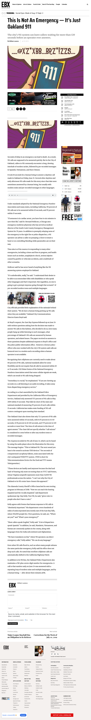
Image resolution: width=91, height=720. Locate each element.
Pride (37, 690)
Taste (37, 694)
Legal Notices (54, 700)
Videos (14, 707)
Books (14, 688)
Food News (26, 669)
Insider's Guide (39, 688)
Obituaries (4, 682)
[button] (87, 4)
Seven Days (15, 675)
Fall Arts (37, 683)
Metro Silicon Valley (55, 672)
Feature (14, 669)
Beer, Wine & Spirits (27, 666)
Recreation (26, 705)
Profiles (14, 677)
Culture (14, 690)
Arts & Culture (27, 683)
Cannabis (15, 667)
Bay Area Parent (54, 680)
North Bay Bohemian (55, 674)
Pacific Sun (53, 676)
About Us (4, 671)
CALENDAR (38, 662)
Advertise (4, 669)
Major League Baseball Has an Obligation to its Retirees (19, 636)
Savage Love (16, 698)
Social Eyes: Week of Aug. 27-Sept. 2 (29, 13)
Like (80, 185)
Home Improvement (27, 702)
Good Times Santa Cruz (56, 669)
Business (15, 664)
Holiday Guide (39, 686)
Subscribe (4, 667)
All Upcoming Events (39, 666)
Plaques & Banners (4, 691)
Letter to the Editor (4, 676)
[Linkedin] (24, 108)
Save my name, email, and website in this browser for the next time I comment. (31, 615)
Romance (26, 707)
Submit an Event (39, 671)
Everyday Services (28, 692)
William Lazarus (14, 41)
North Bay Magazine (55, 684)
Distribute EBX (5, 686)
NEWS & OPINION (17, 662)
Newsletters (4, 664)
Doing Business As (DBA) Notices (56, 706)
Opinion (14, 673)
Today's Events (39, 669)
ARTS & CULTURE (17, 681)
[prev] (2, 13)
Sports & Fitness (16, 701)
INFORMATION (5, 662)
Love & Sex (15, 692)
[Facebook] (17, 108)
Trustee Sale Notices (55, 708)
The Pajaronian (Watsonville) (69, 684)
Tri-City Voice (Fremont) (68, 687)
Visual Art (15, 709)
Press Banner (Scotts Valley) (69, 680)
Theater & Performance (16, 704)
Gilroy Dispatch (66, 667)
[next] (5, 13)
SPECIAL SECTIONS (38, 680)
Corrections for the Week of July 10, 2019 (45, 636)
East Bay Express (54, 667)
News (14, 671)
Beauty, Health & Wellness (28, 687)
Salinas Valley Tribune (68, 682)
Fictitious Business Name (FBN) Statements (56, 703)
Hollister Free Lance (67, 672)
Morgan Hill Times (67, 678)
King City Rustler (67, 674)
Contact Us (4, 673)
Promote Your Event (39, 674)
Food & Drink (27, 698)
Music (14, 696)
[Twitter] (20, 108)
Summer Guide (39, 692)
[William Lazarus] (12, 585)
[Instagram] (55, 654)
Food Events (27, 671)
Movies (14, 694)
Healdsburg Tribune (67, 669)
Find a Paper (4, 684)
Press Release (5, 679)
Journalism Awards (67, 700)
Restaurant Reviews (26, 674)
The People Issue (39, 698)
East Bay (53, 682)
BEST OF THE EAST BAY (27, 680)
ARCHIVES (26, 646)
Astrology (15, 686)
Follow (79, 188)
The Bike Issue (39, 696)
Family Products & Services (28, 695)
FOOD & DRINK (27, 662)
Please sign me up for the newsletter (16, 620)
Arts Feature (16, 683)
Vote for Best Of (5, 688)
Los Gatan (65, 676)
